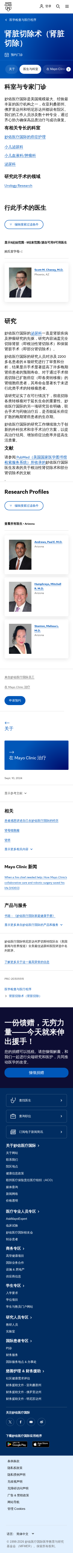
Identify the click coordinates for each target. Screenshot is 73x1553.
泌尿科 (10, 164)
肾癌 (7, 840)
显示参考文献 (13, 793)
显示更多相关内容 (16, 849)
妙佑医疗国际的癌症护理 (25, 137)
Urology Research (18, 185)
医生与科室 (30, 69)
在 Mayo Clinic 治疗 (17, 687)
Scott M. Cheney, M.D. (48, 269)
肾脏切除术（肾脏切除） (25, 996)
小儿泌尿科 (13, 147)
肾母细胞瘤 (11, 830)
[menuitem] (11, 69)
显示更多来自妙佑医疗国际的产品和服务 (31, 925)
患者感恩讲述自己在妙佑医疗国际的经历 (31, 820)
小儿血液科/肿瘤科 (20, 155)
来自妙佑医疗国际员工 (19, 677)
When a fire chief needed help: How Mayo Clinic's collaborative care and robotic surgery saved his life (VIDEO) (35, 882)
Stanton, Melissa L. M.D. (46, 628)
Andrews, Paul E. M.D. (48, 542)
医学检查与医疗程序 (22, 19)
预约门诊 (17, 54)
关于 (12, 69)
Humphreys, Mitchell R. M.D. (47, 586)
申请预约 (15, 700)
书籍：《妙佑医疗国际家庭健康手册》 (29, 916)
